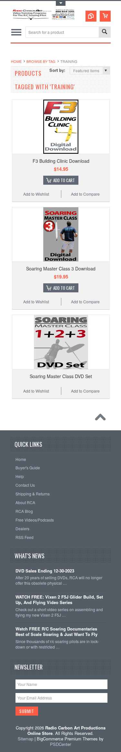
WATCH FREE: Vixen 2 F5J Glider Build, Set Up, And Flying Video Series (59, 599)
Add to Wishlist (36, 194)
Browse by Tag (40, 61)
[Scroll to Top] (102, 419)
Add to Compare (85, 194)
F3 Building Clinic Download (61, 161)
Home (16, 61)
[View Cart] (105, 16)
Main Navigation (16, 32)
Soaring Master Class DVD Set (61, 376)
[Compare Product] (91, 16)
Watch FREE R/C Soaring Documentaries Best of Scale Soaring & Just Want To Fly (56, 631)
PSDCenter (60, 744)
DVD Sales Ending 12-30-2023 (44, 571)
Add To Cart (64, 180)
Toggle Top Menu (61, 3)
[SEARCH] (104, 32)
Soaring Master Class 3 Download (61, 268)
